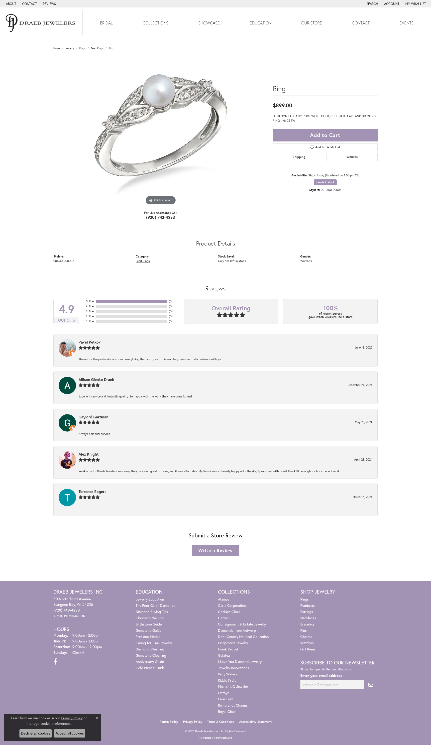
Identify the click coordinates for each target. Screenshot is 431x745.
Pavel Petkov (90, 342)
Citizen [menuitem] (223, 618)
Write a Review (215, 550)
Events (407, 22)
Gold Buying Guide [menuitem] (150, 667)
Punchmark (224, 738)
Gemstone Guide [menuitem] (148, 630)
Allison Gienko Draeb (96, 379)
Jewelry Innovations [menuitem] (233, 667)
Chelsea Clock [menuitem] (229, 611)
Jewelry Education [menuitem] (150, 599)
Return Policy (169, 722)
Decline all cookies (35, 733)
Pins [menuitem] (303, 630)
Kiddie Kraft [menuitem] (227, 680)
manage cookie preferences (48, 724)
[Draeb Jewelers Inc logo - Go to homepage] (41, 23)
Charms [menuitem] (306, 636)
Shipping (299, 157)
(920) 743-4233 (160, 217)
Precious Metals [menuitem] (148, 636)
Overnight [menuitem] (225, 699)
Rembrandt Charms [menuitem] (233, 705)
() (171, 301)
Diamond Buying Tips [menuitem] (152, 611)
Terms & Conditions (220, 722)
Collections (155, 22)
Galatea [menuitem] (224, 655)
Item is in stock (325, 182)
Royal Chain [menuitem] (227, 711)
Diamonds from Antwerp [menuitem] (237, 630)
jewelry (69, 48)
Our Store (311, 22)
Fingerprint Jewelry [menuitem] (233, 642)
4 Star (90, 306)
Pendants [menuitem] (307, 605)
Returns (352, 157)
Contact (361, 22)
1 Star (90, 321)
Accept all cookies (70, 733)
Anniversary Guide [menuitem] (150, 661)
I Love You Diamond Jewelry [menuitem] (240, 661)
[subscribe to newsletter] (371, 684)
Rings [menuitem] (304, 599)
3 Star (90, 311)
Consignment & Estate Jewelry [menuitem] (242, 624)
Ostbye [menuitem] (223, 692)
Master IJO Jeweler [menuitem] (233, 686)
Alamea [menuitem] (223, 599)
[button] (371, 3)
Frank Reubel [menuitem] (228, 649)
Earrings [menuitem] (306, 611)
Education (260, 22)
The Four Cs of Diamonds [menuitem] (155, 605)
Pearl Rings (97, 48)
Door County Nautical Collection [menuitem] (243, 636)
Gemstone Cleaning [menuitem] (151, 655)
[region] (160, 131)
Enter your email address (321, 675)
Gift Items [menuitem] (308, 649)
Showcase (209, 22)
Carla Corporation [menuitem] (232, 605)
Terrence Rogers (92, 491)
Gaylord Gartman (93, 416)
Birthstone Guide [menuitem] (149, 624)
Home (56, 48)
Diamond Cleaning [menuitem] (150, 649)
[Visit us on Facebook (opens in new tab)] (55, 662)
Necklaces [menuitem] (308, 618)
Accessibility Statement (255, 722)
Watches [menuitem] (307, 642)
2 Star (90, 316)
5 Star (90, 301)
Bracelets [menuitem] (307, 624)
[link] (10, 3)
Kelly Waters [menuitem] (227, 674)
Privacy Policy (192, 722)
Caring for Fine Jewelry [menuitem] (154, 642)
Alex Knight (89, 454)
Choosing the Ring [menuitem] (150, 618)
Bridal (106, 22)
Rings (82, 48)
